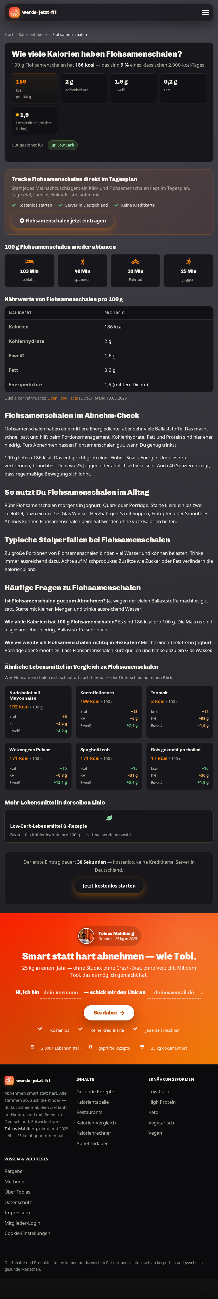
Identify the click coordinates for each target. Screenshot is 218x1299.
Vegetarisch (161, 1122)
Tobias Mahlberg (21, 1128)
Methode (14, 1181)
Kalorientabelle (33, 34)
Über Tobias (17, 1191)
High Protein (162, 1102)
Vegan (155, 1133)
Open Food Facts (62, 398)
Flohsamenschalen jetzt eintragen (65, 220)
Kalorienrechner (93, 1133)
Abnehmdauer (92, 1143)
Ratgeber (14, 1171)
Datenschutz (18, 1202)
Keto (153, 1112)
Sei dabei (105, 1013)
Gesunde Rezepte (95, 1091)
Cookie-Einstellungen (27, 1233)
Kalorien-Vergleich (96, 1122)
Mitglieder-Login (22, 1223)
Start (9, 34)
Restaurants (89, 1112)
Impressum (17, 1212)
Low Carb (65, 145)
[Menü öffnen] (205, 12)
